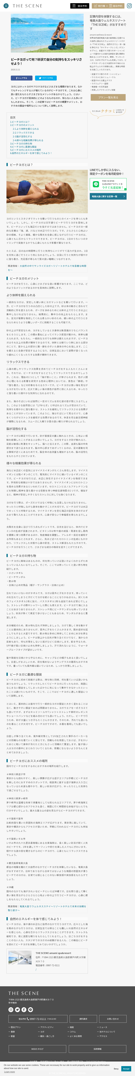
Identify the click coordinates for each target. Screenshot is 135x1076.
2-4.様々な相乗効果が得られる (28, 140)
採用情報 (98, 1049)
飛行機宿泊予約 (110, 6)
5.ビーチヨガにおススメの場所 (25, 149)
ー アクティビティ (46, 1027)
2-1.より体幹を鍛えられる (26, 128)
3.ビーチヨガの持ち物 (21, 143)
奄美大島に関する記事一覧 (104, 196)
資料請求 (83, 1018)
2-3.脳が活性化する (22, 136)
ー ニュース (102, 1027)
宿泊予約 (82, 6)
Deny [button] (116, 1069)
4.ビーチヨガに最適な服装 (23, 146)
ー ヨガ (41, 1031)
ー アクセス (102, 1036)
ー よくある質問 (75, 1036)
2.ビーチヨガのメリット (22, 125)
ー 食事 (11, 1031)
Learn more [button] (9, 1072)
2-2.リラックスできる (23, 132)
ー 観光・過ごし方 (46, 1036)
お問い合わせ (113, 1018)
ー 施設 (71, 1027)
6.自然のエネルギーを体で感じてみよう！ (31, 153)
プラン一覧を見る (108, 97)
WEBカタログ (37, 1049)
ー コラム (72, 1031)
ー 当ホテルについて (106, 1031)
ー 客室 (11, 1036)
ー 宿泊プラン (14, 1027)
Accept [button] (126, 1069)
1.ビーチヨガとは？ (20, 121)
